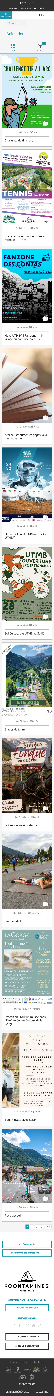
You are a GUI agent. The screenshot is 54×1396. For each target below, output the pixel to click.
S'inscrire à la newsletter (27, 1308)
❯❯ (48, 1227)
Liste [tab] (13, 51)
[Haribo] (36, 1369)
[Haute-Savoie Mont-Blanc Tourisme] (8, 1369)
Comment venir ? (28, 1337)
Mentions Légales (18, 1362)
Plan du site (38, 1362)
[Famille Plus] (22, 1377)
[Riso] (27, 1369)
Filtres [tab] (40, 51)
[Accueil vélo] (31, 1377)
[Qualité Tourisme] (45, 1369)
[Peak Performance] (17, 1369)
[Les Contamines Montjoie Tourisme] (27, 1281)
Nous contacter (28, 1346)
